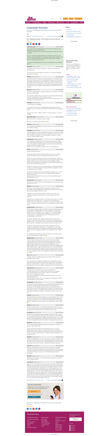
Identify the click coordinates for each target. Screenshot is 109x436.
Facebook (73, 425)
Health (44, 22)
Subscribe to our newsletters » (75, 419)
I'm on (32, 30)
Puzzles (65, 18)
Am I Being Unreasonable (33, 419)
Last (42, 36)
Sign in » (71, 18)
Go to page (57, 36)
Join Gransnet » (78, 18)
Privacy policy (58, 427)
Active (28, 30)
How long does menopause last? (74, 87)
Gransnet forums (37, 27)
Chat (28, 34)
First (33, 36)
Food (67, 22)
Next (40, 36)
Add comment (58, 46)
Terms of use (58, 430)
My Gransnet (44, 419)
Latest (68, 74)
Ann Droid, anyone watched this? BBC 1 (76, 33)
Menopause (51, 22)
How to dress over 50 (72, 115)
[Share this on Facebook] (28, 44)
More (81, 22)
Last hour (50, 30)
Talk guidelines (58, 424)
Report (62, 46)
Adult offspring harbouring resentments (76, 36)
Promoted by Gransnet (75, 77)
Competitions (74, 22)
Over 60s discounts (45, 423)
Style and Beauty (45, 422)
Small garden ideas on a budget (74, 83)
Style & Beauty (60, 22)
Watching (37, 30)
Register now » (34, 391)
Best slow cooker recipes (72, 79)
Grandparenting (36, 22)
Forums (28, 22)
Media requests (58, 426)
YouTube (73, 430)
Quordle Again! (70, 35)
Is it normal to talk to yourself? (74, 31)
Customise (52, 36)
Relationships (30, 423)
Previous (36, 36)
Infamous (69, 29)
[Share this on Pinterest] (33, 44)
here (67, 69)
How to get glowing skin (72, 85)
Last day (55, 30)
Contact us (57, 419)
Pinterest (73, 428)
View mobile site (54, 434)
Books (42, 426)
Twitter (72, 427)
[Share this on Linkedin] (36, 44)
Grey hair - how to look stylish (74, 108)
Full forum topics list (31, 427)
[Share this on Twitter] (31, 44)
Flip (49, 36)
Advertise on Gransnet (60, 420)
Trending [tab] (68, 27)
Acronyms (29, 31)
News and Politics (31, 422)
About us (57, 422)
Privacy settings (58, 428)
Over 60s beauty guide (72, 113)
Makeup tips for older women (74, 110)
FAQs (59, 30)
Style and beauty (71, 107)
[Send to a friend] (39, 44)
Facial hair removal (71, 111)
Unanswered (43, 30)
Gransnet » (34, 396)
